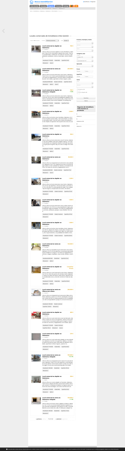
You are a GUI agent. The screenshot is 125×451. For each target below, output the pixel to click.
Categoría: (79, 55)
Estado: (78, 81)
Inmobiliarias (36, 11)
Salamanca (42, 11)
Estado (56, 60)
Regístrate (93, 1)
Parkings (65, 6)
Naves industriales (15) (46, 8)
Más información (115, 449)
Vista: (62, 40)
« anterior (58, 419)
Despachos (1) (62, 8)
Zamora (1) (79, 126)
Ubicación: (79, 85)
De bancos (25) (81, 89)
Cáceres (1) (79, 116)
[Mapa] (72, 6)
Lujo (79, 93)
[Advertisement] (62, 23)
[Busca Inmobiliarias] (32, 3)
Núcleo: (78, 48)
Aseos (51, 63)
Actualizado (45, 60)
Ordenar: (43, 40)
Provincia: (78, 41)
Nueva (86, 100)
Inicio (31, 11)
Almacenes (45, 63)
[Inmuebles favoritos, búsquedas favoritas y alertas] (76, 6)
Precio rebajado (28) (82, 92)
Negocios (51, 6)
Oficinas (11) (55, 8)
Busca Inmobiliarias (44, 2)
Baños (51, 84)
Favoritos (86, 98)
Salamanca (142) (80, 121)
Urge (79, 90)
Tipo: (78, 58)
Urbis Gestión (34, 6)
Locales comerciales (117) (35, 8)
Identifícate (86, 1)
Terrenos (58, 6)
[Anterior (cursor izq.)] (3, 31)
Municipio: (79, 45)
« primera (39, 419)
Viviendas (43, 6)
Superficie (64, 60)
